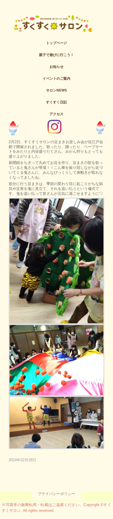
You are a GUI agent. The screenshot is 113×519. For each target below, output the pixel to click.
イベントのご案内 (56, 78)
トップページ (56, 43)
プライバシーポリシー (56, 494)
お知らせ (56, 67)
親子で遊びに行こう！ (56, 55)
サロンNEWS (56, 90)
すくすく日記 (56, 102)
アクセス (56, 114)
